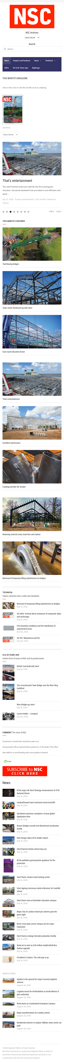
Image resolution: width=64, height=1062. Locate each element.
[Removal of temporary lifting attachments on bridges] (32, 558)
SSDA (6, 68)
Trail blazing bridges (11, 264)
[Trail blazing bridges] (32, 244)
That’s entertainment (17, 181)
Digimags (36, 68)
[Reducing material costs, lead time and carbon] (32, 514)
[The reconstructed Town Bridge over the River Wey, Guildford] (8, 692)
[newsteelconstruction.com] (32, 16)
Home (6, 60)
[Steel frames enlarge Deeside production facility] (8, 937)
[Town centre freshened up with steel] (32, 288)
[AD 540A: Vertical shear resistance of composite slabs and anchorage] (8, 615)
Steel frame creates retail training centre (33, 877)
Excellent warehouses (11, 443)
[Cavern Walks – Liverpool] (8, 716)
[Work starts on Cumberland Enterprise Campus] (8, 1004)
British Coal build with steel (28, 666)
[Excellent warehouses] (32, 423)
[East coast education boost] (32, 331)
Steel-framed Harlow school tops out (32, 849)
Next (59, 211)
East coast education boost (14, 352)
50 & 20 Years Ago (20, 68)
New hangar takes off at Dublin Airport (32, 838)
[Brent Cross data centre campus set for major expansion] (8, 926)
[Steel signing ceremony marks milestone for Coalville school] (8, 891)
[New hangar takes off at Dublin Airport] (8, 840)
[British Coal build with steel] (8, 673)
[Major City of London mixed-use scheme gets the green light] (8, 913)
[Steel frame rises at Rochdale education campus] (8, 903)
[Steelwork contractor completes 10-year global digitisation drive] (8, 816)
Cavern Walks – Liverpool (27, 714)
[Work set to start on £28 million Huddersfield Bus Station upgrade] (8, 947)
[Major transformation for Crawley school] (8, 1014)
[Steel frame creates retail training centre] (8, 880)
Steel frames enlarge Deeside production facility (36, 936)
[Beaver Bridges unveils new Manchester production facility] (8, 828)
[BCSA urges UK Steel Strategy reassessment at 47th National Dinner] (8, 793)
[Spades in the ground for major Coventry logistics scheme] (8, 980)
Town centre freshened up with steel (17, 308)
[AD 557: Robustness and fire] (8, 640)
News (36, 60)
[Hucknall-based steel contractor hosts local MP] (8, 805)
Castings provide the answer (14, 487)
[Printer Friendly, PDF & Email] (7, 761)
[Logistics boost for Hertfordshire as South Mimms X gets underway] (8, 994)
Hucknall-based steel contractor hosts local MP (36, 802)
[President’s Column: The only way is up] (8, 959)
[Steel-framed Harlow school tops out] (8, 851)
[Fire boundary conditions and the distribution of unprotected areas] (8, 627)
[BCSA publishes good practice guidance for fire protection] (8, 865)
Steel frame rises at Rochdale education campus (36, 900)
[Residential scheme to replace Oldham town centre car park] (8, 1024)
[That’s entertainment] (32, 158)
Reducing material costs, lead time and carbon (21, 534)
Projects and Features (21, 60)
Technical (49, 60)
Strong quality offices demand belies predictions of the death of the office (30, 747)
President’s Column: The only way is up (33, 957)
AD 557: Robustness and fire (28, 638)
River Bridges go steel (26, 704)
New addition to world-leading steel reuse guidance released (25, 752)
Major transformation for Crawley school (33, 1013)
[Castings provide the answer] (32, 466)
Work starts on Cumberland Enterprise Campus (36, 1003)
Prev (51, 211)
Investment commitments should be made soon (21, 741)
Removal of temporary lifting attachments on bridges (24, 578)
